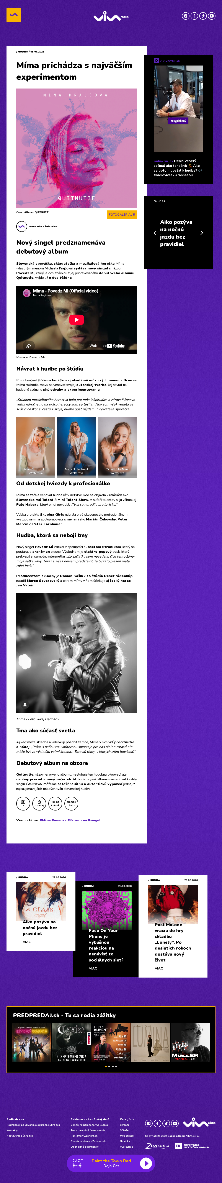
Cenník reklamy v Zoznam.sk (88, 1141)
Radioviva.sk (15, 1119)
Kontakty (12, 1130)
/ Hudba (22, 51)
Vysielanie (126, 1147)
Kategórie (127, 1119)
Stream (124, 1125)
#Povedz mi (77, 820)
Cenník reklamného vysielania (89, 1125)
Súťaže (124, 1130)
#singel (94, 820)
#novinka (59, 820)
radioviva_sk (163, 161)
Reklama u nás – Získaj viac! (90, 1119)
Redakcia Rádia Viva (43, 226)
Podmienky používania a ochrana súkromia (33, 1125)
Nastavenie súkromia (20, 1135)
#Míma (45, 820)
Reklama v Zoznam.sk (84, 1135)
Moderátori (127, 1135)
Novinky (125, 1141)
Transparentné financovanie (88, 1130)
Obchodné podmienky (84, 1147)
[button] (106, 1066)
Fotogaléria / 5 (122, 215)
